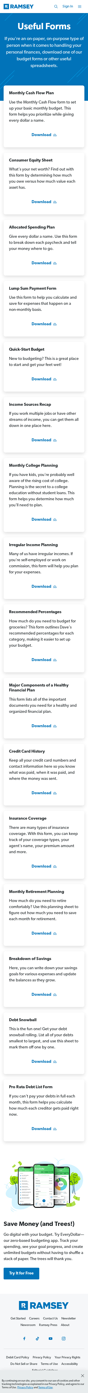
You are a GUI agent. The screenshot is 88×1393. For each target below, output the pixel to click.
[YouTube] (50, 1338)
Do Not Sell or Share (23, 1364)
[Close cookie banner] (82, 1375)
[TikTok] (37, 1338)
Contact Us (50, 1318)
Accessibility (69, 1364)
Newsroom (28, 1325)
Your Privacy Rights (67, 1357)
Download (41, 135)
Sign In (68, 6)
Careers (34, 1318)
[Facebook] (24, 1338)
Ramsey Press (48, 1325)
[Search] (56, 6)
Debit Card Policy (17, 1357)
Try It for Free (21, 1274)
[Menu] (79, 6)
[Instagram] (63, 1338)
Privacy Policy (25, 1387)
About (65, 1325)
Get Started (18, 1318)
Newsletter (68, 1318)
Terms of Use (45, 1387)
